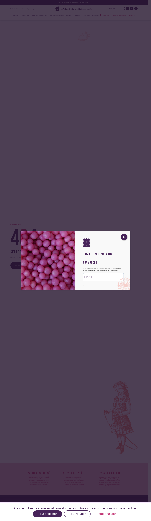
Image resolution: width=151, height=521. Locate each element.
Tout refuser (77, 513)
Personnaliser (106, 513)
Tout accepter (47, 513)
